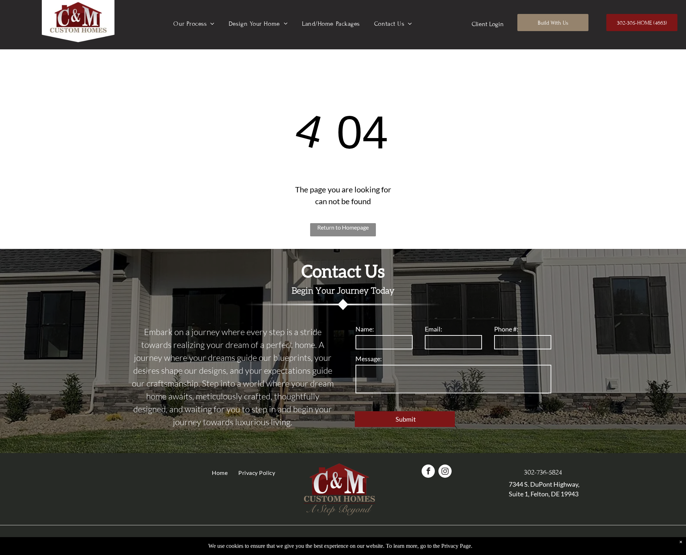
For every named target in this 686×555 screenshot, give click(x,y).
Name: (365, 329)
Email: (433, 329)
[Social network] (445, 472)
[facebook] (428, 472)
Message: (369, 359)
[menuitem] (194, 24)
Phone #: (506, 329)
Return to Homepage (343, 227)
